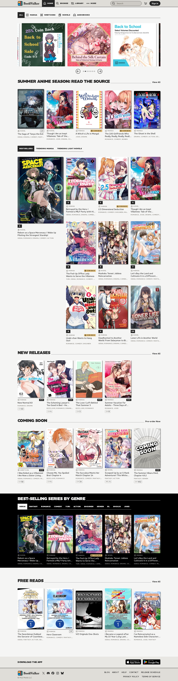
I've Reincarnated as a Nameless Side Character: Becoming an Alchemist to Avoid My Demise (146, 635)
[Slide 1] (43, 44)
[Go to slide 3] (87, 71)
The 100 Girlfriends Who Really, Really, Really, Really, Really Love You (118, 135)
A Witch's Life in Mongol (87, 133)
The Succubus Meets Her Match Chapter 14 (87, 474)
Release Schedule (150, 672)
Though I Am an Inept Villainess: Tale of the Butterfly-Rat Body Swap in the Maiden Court (59, 134)
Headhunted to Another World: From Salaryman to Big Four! (112, 339)
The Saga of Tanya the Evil (30, 134)
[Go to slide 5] (90, 71)
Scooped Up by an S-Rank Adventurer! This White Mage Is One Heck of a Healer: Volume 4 (117, 474)
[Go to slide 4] (89, 71)
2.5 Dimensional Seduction (111, 209)
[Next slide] (100, 71)
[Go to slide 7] (94, 71)
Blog (107, 672)
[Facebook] (52, 673)
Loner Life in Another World (144, 338)
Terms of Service (151, 676)
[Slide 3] (134, 44)
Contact (134, 672)
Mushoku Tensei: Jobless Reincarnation (109, 274)
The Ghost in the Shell (144, 133)
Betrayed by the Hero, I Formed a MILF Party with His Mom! (80, 210)
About (115, 672)
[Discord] (48, 673)
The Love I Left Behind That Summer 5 (87, 404)
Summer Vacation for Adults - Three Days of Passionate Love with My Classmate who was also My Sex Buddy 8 (118, 404)
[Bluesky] (62, 673)
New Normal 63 (25, 403)
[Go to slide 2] (85, 71)
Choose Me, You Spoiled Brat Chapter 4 (58, 474)
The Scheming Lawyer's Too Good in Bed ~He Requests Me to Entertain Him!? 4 (59, 404)
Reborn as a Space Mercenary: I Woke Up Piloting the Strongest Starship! (37, 233)
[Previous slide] (78, 71)
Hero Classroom (54, 634)
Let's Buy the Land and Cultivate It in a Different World (143, 274)
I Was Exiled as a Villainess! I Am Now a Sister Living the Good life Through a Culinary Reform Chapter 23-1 (30, 474)
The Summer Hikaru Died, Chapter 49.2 (146, 474)
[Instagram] (57, 673)
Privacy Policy (131, 676)
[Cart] (145, 3)
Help (124, 672)
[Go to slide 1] (83, 71)
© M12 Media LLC (25, 678)
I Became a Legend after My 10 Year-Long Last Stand (117, 635)
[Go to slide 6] (92, 71)
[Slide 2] (89, 44)
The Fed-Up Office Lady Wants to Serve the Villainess (80, 274)
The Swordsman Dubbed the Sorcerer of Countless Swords (30, 635)
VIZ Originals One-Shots (87, 634)
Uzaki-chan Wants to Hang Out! (79, 339)
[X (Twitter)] (43, 673)
